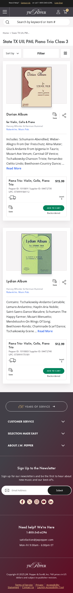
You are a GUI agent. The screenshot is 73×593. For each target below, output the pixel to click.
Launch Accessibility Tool (50, 587)
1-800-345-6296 (36, 532)
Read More (13, 168)
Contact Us (25, 2)
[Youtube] (43, 502)
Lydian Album (16, 281)
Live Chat (59, 2)
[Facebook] (22, 502)
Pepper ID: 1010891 (19, 188)
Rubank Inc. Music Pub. (17, 129)
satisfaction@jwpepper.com (36, 539)
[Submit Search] (7, 22)
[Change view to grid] (65, 53)
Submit (59, 490)
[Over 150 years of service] (36, 406)
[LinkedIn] (50, 502)
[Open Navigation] (5, 12)
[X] (29, 502)
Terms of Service (24, 584)
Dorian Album (17, 114)
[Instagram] (36, 502)
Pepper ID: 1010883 (19, 351)
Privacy (39, 584)
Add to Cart (54, 208)
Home (6, 32)
